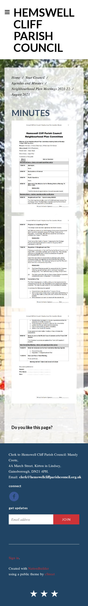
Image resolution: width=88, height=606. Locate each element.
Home (15, 77)
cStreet (50, 574)
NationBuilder (38, 568)
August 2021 (20, 94)
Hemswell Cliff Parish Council (44, 30)
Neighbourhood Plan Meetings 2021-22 (40, 88)
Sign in (14, 557)
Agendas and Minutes (27, 83)
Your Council (35, 77)
